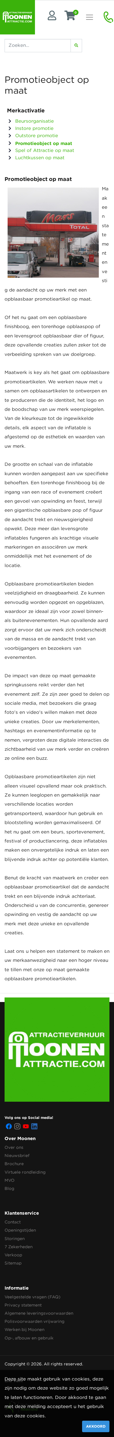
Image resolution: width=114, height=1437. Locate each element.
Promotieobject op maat (43, 143)
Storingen (15, 1239)
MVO (10, 1180)
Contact (13, 1222)
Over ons (14, 1147)
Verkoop (13, 1255)
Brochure (14, 1164)
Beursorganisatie (34, 121)
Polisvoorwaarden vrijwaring (34, 1321)
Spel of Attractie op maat (44, 151)
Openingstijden (20, 1230)
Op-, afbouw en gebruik (29, 1338)
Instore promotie (34, 128)
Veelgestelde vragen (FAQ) (32, 1297)
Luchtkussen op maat (39, 158)
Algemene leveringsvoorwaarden (39, 1313)
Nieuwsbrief (17, 1156)
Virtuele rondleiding (25, 1172)
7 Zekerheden (19, 1247)
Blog (9, 1189)
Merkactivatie (26, 110)
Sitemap (13, 1263)
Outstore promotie (36, 136)
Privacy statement (23, 1305)
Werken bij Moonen (24, 1330)
